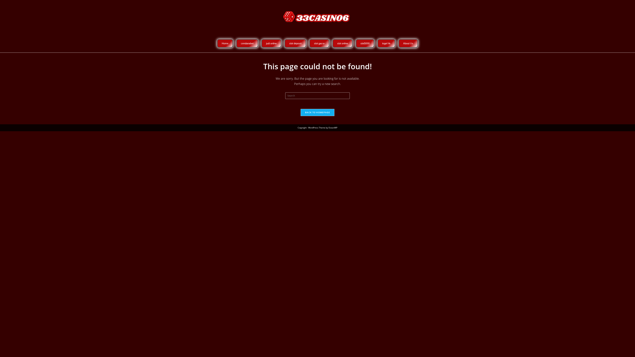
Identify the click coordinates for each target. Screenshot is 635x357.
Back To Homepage (317, 112)
